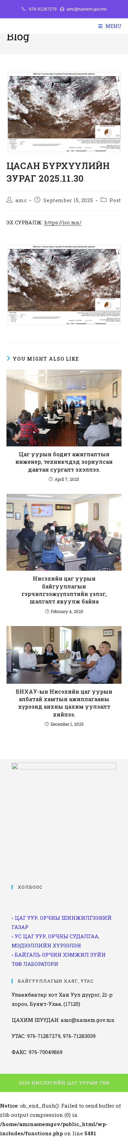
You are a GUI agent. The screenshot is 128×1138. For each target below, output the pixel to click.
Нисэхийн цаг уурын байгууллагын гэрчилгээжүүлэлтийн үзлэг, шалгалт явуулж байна (64, 590)
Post (115, 200)
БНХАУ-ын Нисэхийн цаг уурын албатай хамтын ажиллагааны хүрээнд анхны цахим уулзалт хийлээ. (64, 703)
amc (21, 200)
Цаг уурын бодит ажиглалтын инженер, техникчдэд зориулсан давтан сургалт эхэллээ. (64, 461)
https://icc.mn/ (63, 222)
